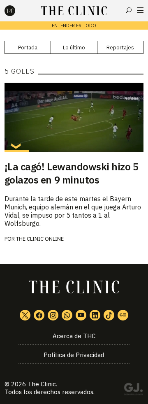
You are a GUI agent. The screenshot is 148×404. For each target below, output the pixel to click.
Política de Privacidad (74, 355)
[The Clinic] (17, 10)
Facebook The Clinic (39, 315)
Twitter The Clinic (25, 315)
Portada (27, 47)
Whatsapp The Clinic (67, 315)
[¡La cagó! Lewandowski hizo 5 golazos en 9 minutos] (74, 117)
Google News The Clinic (123, 315)
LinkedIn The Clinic (95, 315)
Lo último (74, 47)
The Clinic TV (81, 315)
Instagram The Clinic (53, 315)
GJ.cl (133, 390)
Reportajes (120, 47)
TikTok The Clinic (109, 315)
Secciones (140, 10)
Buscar (129, 10)
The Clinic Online (40, 238)
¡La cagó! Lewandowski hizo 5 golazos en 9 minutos (72, 173)
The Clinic (42, 384)
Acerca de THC (74, 336)
